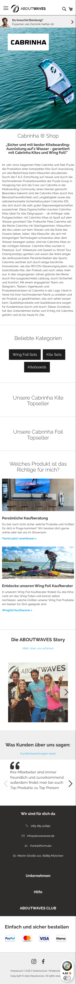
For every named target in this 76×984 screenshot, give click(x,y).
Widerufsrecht (57, 970)
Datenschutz (40, 970)
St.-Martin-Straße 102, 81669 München (38, 855)
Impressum (17, 970)
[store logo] (28, 9)
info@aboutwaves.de (40, 835)
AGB (27, 970)
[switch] (67, 978)
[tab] (38, 813)
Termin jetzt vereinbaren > (19, 538)
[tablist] (38, 875)
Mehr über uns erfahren (38, 648)
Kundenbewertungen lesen (38, 753)
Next (66, 692)
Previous (10, 692)
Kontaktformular (40, 845)
